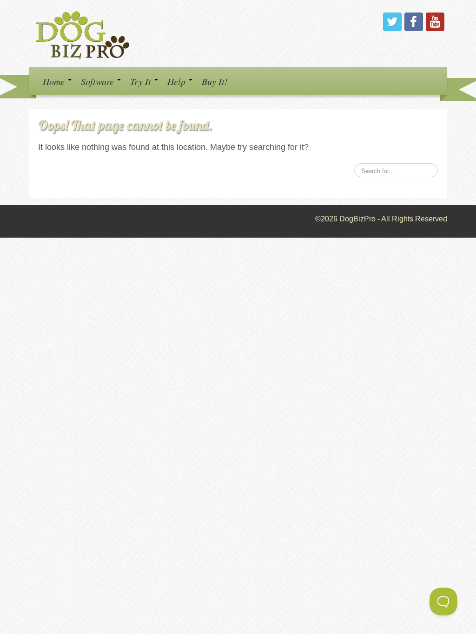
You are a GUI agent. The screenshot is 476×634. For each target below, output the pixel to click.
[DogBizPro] (84, 33)
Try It (141, 81)
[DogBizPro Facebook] (413, 22)
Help (177, 81)
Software (98, 81)
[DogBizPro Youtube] (435, 22)
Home (55, 81)
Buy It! (215, 81)
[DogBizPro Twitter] (392, 22)
